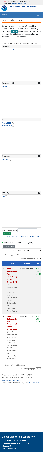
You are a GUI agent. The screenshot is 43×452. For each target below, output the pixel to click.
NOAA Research (9, 449)
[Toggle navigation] (38, 15)
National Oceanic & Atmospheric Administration (15, 444)
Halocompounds (8, 50)
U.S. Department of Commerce (15, 441)
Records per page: (28, 258)
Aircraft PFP (6, 123)
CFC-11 (5, 87)
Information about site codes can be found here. (23, 236)
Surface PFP (7, 126)
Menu (4, 14)
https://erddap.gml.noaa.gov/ (12, 380)
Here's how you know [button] (19, 3)
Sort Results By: (19, 250)
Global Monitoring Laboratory (22, 6)
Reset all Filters (9, 246)
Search (7, 233)
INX (3, 196)
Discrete (5, 160)
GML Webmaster (33, 383)
